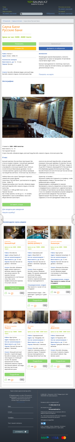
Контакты (62, 426)
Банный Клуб (10, 243)
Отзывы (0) (19, 48)
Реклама (47, 426)
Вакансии (56, 426)
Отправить (19, 432)
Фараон (8, 328)
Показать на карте (46, 74)
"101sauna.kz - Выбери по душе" (38, 3)
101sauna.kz (6, 21)
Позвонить (19, 44)
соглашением (20, 402)
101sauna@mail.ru (54, 409)
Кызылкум (55, 243)
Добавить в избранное (56, 48)
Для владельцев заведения (13, 209)
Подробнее (14, 288)
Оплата (51, 426)
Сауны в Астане (17, 21)
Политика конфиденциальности (49, 427)
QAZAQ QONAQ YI (35, 243)
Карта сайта (60, 427)
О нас (42, 426)
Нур (29, 328)
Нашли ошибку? (8, 212)
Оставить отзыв (16, 204)
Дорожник (55, 328)
